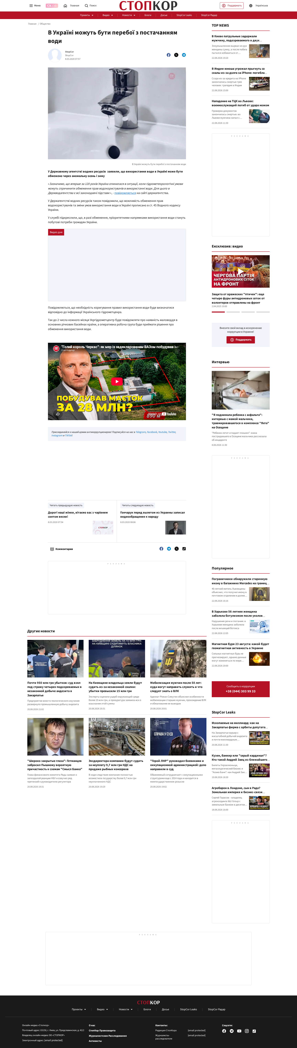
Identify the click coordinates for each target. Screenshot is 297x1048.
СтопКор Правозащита (102, 1030)
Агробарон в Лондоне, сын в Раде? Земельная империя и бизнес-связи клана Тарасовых (237, 792)
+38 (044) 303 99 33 (241, 691)
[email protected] (53, 1040)
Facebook (152, 432)
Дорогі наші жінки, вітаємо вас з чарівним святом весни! (78, 514)
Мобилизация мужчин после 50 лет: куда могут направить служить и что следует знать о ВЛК (176, 687)
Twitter (171, 432)
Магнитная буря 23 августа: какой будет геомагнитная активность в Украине (240, 646)
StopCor (69, 52)
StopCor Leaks (184, 15)
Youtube (162, 432)
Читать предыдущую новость (66, 505)
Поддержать (235, 5)
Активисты (95, 1041)
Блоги (148, 15)
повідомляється (125, 193)
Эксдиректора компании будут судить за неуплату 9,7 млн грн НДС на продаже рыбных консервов (116, 765)
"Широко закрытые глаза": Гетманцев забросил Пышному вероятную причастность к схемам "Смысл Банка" (54, 765)
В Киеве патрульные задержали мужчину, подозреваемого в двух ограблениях (235, 40)
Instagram (56, 435)
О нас (92, 1025)
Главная (32, 24)
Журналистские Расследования (108, 1036)
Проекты (85, 15)
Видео (106, 15)
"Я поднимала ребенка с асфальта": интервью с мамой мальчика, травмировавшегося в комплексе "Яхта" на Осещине (240, 421)
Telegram (141, 432)
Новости (127, 15)
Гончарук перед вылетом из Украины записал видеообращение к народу (152, 514)
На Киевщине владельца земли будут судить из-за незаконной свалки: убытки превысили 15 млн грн (115, 687)
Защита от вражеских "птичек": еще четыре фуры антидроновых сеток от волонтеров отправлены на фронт (238, 298)
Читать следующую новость (137, 505)
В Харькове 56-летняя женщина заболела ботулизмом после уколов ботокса (237, 615)
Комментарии (64, 549)
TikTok (68, 435)
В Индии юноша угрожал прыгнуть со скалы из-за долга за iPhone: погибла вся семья (238, 73)
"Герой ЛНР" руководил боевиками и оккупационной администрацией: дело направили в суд (178, 765)
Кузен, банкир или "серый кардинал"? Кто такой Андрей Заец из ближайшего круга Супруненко (239, 759)
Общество (45, 24)
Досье (164, 15)
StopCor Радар (209, 15)
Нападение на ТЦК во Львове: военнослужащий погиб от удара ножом (240, 103)
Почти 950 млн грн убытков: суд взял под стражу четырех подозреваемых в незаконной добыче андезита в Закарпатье (54, 689)
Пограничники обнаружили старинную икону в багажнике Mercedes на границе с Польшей (240, 583)
